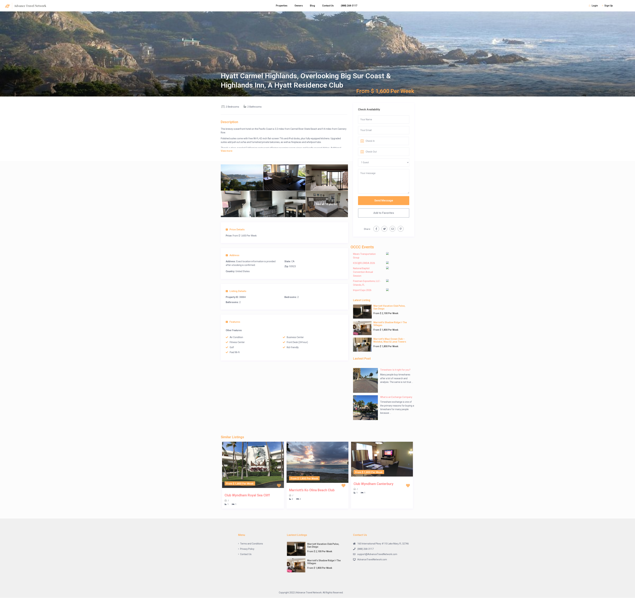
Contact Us (328, 5)
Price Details (237, 229)
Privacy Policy (247, 549)
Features (235, 321)
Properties (281, 5)
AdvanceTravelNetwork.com (372, 559)
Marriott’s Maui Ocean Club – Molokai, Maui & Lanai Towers (389, 340)
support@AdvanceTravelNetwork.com (377, 554)
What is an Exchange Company (396, 397)
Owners (299, 5)
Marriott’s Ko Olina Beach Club (312, 490)
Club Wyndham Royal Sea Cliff (247, 495)
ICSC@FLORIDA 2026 (364, 263)
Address (234, 255)
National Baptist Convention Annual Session (363, 272)
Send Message (383, 200)
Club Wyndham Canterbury (373, 484)
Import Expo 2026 (362, 290)
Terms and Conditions (251, 543)
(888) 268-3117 (349, 5)
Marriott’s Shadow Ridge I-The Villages (390, 324)
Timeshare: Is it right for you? (395, 369)
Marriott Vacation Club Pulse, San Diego (389, 307)
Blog (312, 5)
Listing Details (238, 291)
